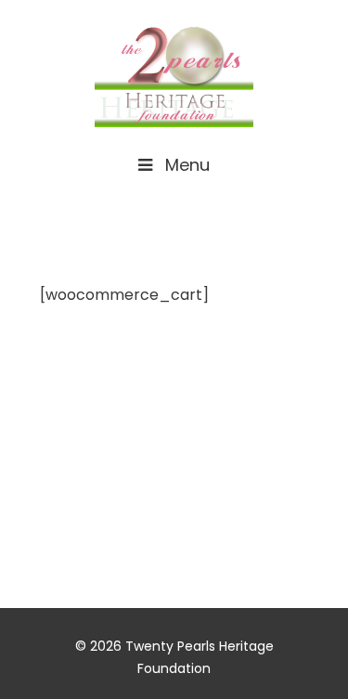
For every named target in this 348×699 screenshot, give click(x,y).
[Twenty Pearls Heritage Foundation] (174, 73)
